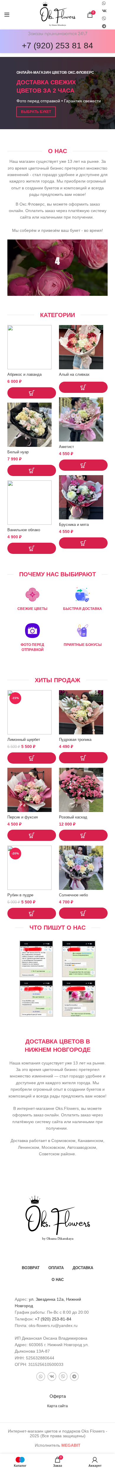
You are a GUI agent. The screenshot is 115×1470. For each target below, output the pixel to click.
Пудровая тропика (75, 740)
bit (70, 1445)
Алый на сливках (74, 375)
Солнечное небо (73, 895)
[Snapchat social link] (104, 18)
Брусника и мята (74, 525)
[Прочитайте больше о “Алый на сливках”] (83, 387)
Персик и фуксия (22, 817)
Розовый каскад (73, 817)
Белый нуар (18, 452)
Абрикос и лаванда (24, 375)
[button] (31, 392)
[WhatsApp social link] (40, 1376)
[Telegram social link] (104, 26)
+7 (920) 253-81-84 (53, 1319)
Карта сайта (57, 1406)
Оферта (58, 1396)
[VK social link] (104, 11)
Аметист (66, 447)
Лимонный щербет (23, 740)
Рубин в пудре (20, 895)
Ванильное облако (23, 530)
